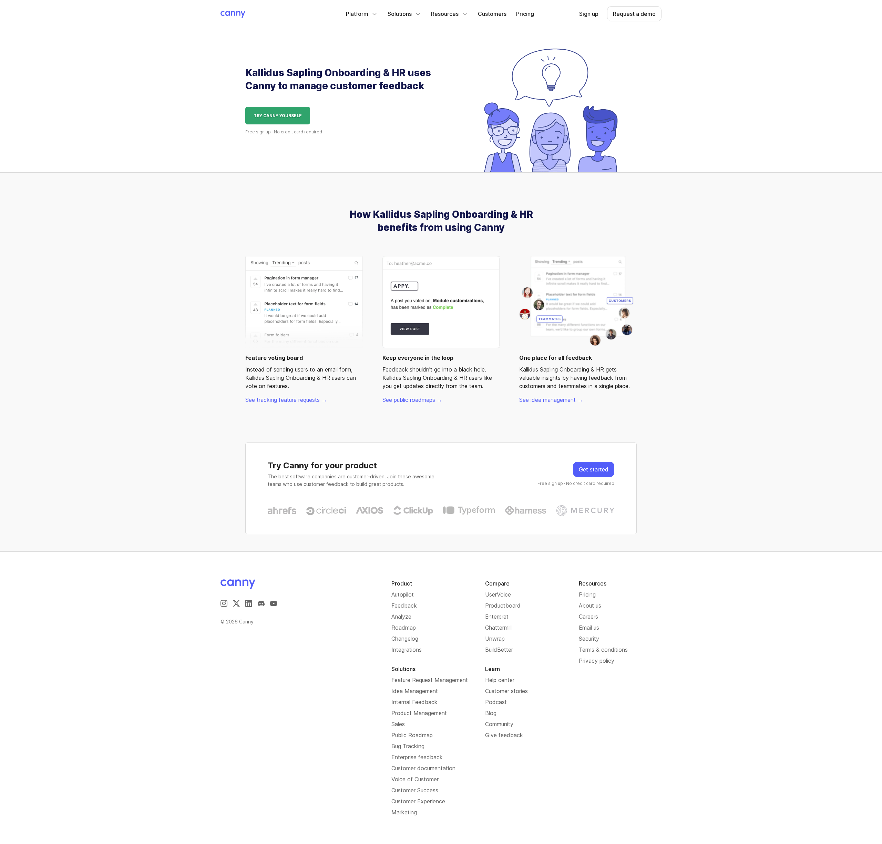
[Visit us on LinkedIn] (248, 603)
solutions (400, 13)
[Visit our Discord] (261, 603)
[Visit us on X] (236, 603)
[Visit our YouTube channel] (273, 603)
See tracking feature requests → (286, 399)
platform (357, 13)
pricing (525, 13)
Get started (593, 469)
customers (492, 13)
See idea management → (551, 399)
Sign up (588, 13)
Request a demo (634, 13)
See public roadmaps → (412, 399)
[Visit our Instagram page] (223, 603)
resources (445, 13)
